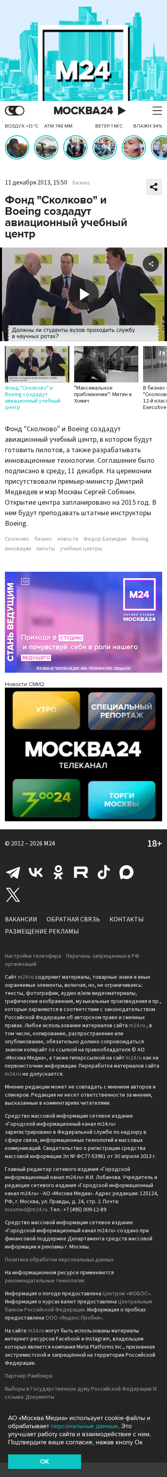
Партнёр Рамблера (28, 1376)
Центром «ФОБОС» (126, 1294)
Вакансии (21, 919)
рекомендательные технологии (44, 1281)
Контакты (126, 919)
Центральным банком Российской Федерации (78, 1306)
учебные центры (81, 549)
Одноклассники (58, 872)
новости (68, 539)
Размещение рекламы (42, 931)
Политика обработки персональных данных (59, 1260)
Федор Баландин (105, 539)
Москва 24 (83, 110)
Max (126, 872)
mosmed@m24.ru (26, 1210)
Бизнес (81, 183)
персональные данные (84, 1426)
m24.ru (26, 977)
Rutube (81, 872)
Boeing (140, 539)
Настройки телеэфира (33, 956)
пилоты (45, 549)
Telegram (13, 872)
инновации (18, 549)
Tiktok (104, 872)
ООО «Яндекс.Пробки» (73, 1318)
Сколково (17, 539)
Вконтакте (36, 872)
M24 (49, 843)
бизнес (43, 539)
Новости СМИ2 (24, 684)
